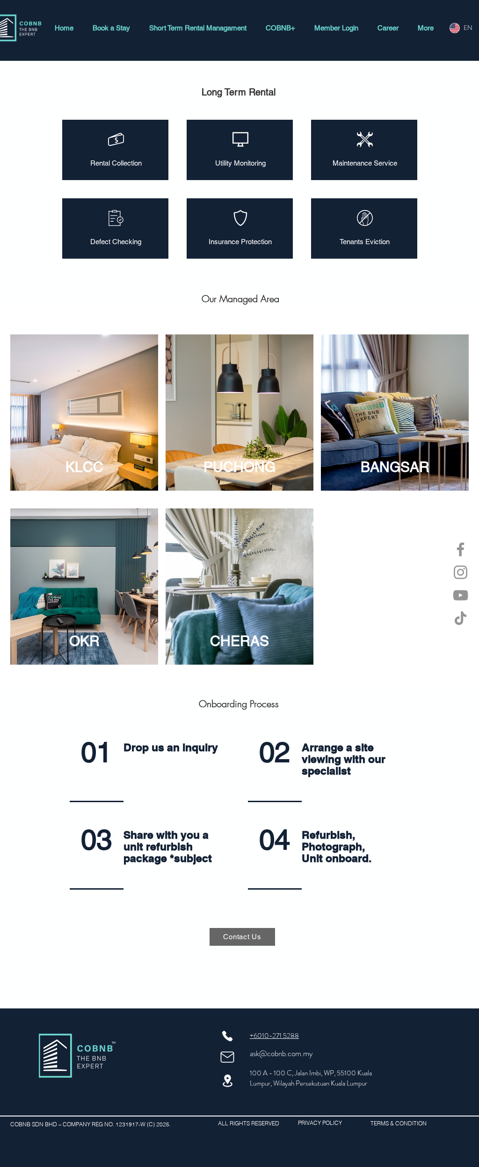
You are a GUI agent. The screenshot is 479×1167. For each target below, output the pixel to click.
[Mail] (227, 1057)
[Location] (227, 1081)
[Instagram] (460, 572)
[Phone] (227, 1036)
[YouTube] (460, 595)
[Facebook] (460, 549)
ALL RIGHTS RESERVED (248, 1123)
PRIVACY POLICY (323, 1122)
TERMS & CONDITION (398, 1123)
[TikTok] (460, 618)
